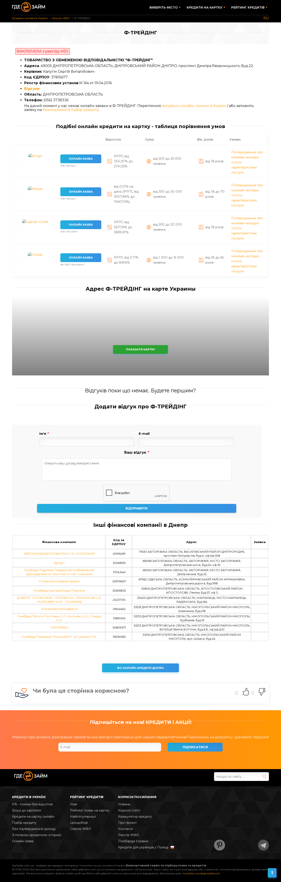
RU (266, 18)
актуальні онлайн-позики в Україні (194, 106)
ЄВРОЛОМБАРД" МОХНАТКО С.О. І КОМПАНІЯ (59, 553)
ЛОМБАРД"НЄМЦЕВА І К (59, 609)
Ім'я (43, 434)
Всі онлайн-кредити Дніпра (140, 668)
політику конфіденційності (201, 873)
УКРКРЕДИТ (59, 627)
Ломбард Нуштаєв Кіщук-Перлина (59, 590)
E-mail (144, 434)
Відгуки (32, 89)
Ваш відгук (136, 453)
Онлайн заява (81, 158)
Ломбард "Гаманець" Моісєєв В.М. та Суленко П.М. (59, 636)
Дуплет (59, 563)
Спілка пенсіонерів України (59, 581)
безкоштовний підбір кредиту (71, 110)
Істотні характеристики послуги (244, 167)
